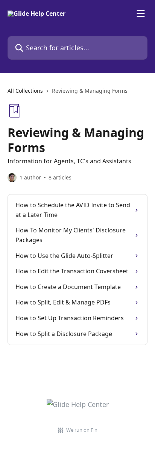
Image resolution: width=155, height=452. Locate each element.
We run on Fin (81, 429)
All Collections (25, 90)
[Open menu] (140, 13)
